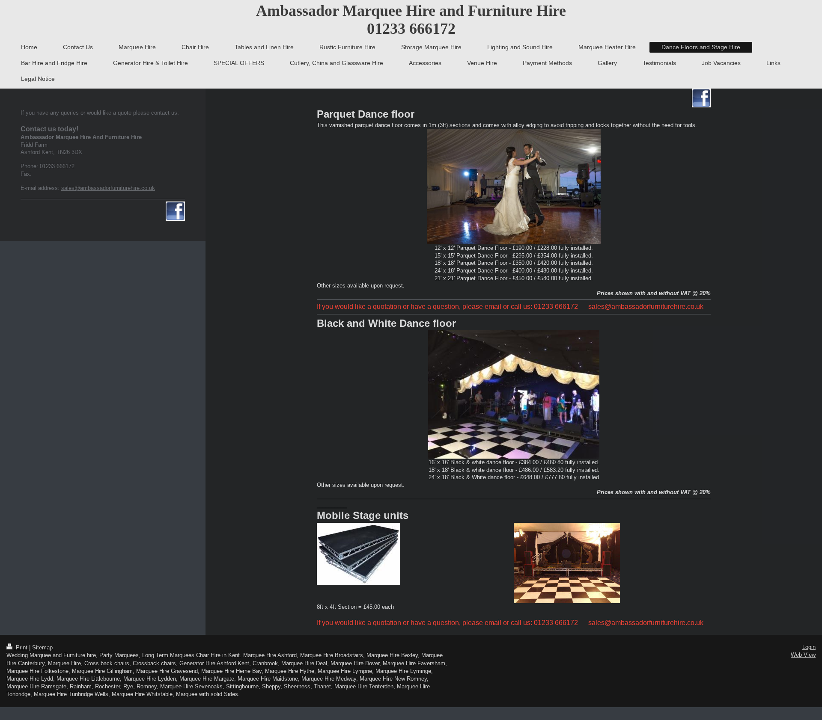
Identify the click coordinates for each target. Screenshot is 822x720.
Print (21, 647)
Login (809, 647)
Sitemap (42, 647)
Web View (803, 655)
